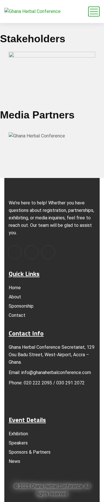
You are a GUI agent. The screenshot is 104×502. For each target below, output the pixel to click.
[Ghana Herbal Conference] (32, 12)
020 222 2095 (38, 383)
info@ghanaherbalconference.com (56, 372)
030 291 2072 (70, 383)
